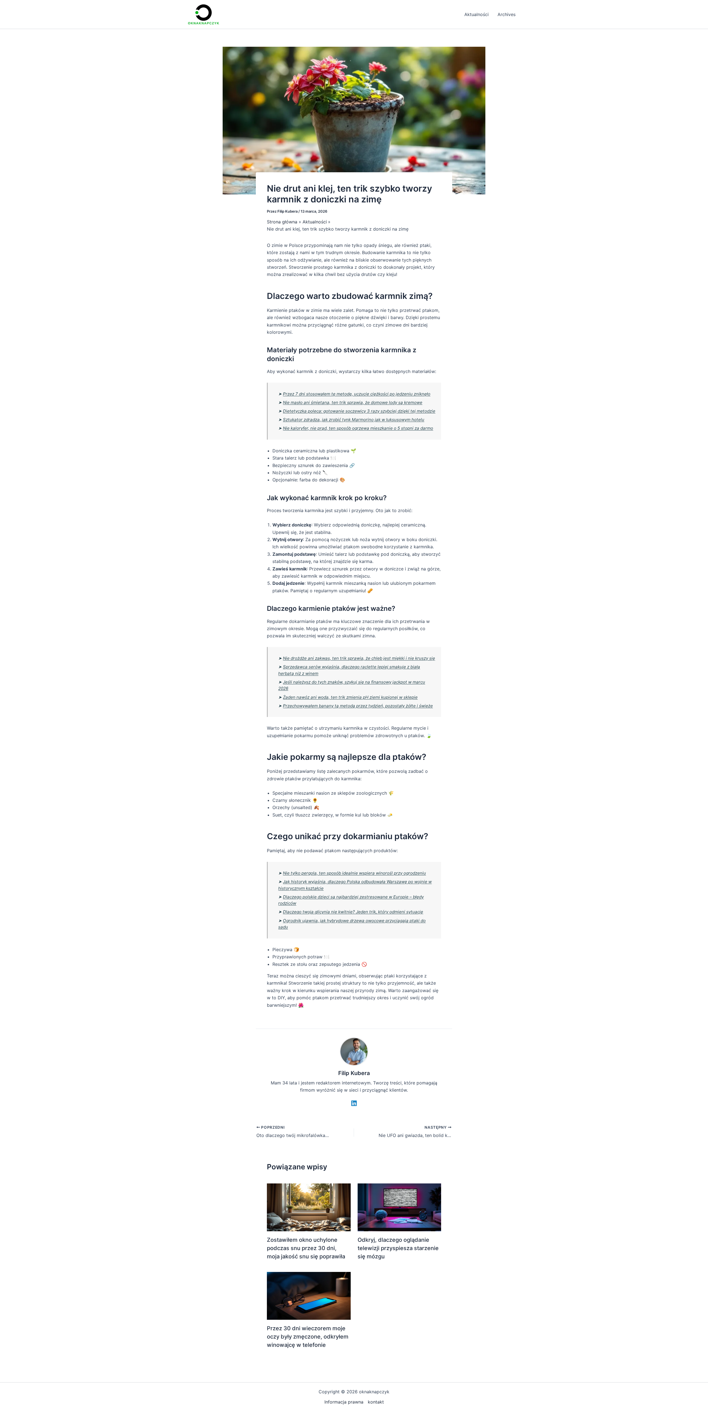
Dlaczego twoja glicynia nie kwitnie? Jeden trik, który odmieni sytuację (353, 911)
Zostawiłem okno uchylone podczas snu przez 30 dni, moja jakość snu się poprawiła (306, 1248)
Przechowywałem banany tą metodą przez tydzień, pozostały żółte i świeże (358, 705)
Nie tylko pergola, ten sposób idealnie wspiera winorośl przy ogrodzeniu (354, 873)
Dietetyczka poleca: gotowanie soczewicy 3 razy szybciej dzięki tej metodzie (359, 411)
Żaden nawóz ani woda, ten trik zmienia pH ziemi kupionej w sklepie (350, 697)
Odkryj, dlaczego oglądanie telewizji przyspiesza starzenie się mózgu (398, 1248)
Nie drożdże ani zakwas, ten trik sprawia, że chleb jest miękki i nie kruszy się (359, 658)
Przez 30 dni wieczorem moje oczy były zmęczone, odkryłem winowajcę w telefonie (307, 1336)
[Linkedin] (354, 1103)
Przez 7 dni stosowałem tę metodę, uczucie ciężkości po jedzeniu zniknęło (356, 394)
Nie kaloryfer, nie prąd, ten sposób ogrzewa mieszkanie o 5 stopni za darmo (358, 428)
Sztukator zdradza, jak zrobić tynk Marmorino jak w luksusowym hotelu (353, 419)
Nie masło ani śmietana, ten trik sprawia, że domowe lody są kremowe (352, 402)
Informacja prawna (343, 1402)
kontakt (376, 1402)
